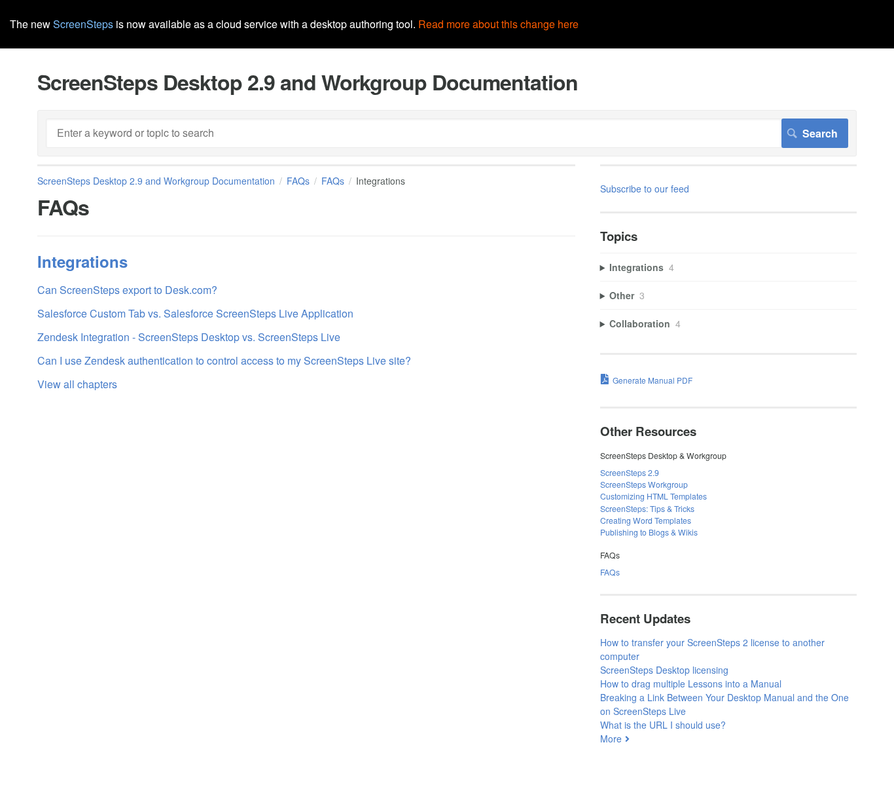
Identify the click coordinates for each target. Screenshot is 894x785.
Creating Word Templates (645, 520)
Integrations (82, 261)
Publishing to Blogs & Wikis (649, 532)
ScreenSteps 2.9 (629, 472)
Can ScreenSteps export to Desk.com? (127, 289)
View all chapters (77, 384)
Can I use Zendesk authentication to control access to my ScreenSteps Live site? (224, 360)
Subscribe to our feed (644, 188)
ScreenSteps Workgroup (644, 484)
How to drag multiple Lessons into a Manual (690, 683)
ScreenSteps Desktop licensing (664, 669)
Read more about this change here (498, 23)
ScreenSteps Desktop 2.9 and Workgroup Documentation (156, 180)
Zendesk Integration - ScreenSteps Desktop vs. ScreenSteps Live (188, 336)
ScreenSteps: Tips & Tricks (647, 508)
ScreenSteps (83, 23)
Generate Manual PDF (652, 380)
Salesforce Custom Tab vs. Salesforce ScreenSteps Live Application (195, 313)
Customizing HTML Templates (653, 496)
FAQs (298, 180)
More (611, 738)
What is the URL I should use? (663, 724)
